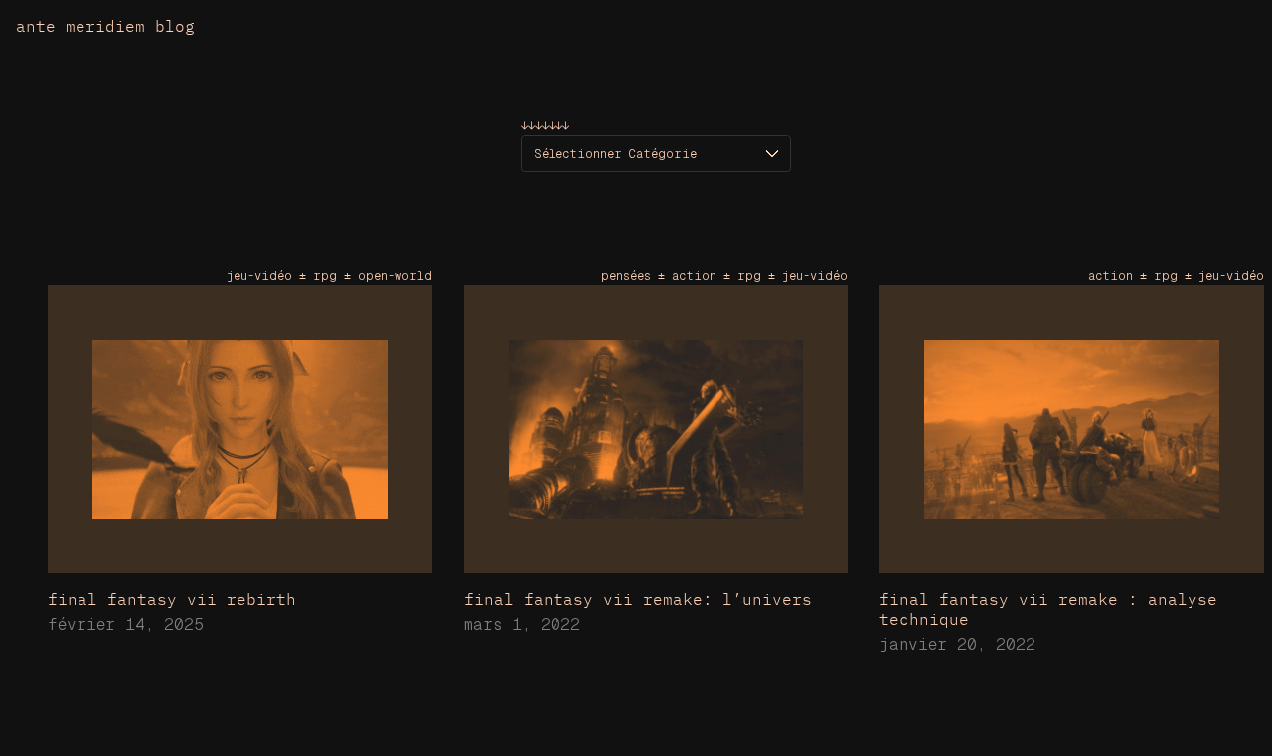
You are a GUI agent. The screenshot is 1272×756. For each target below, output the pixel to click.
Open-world (395, 276)
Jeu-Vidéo (259, 276)
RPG (325, 276)
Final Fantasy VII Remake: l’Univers (638, 599)
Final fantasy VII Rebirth (172, 599)
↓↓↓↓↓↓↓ (545, 126)
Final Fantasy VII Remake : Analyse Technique (1048, 609)
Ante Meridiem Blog (105, 26)
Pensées (626, 276)
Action (694, 276)
